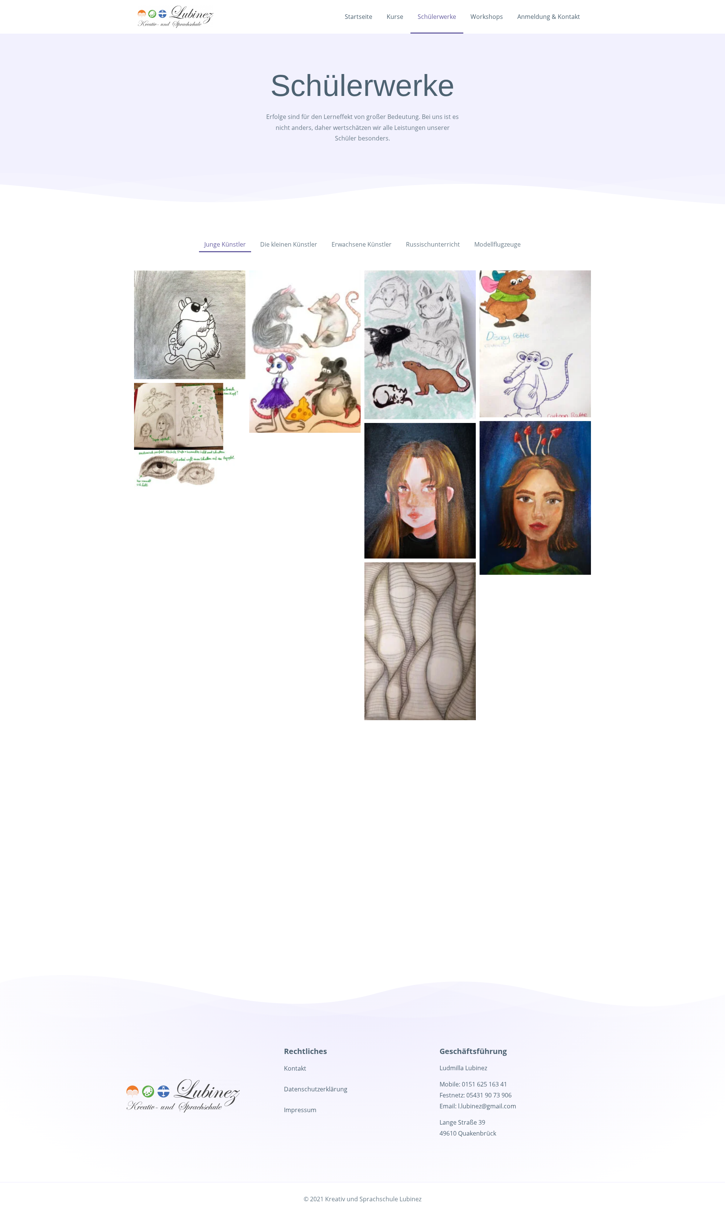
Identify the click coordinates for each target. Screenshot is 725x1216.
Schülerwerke (437, 16)
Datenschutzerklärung (315, 1089)
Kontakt (295, 1068)
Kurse (395, 16)
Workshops (486, 16)
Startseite (358, 16)
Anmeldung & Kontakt (548, 16)
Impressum (300, 1110)
